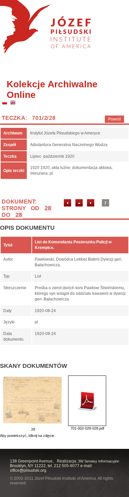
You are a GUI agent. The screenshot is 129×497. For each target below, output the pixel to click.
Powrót (114, 119)
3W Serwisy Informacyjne (98, 461)
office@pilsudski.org (28, 470)
